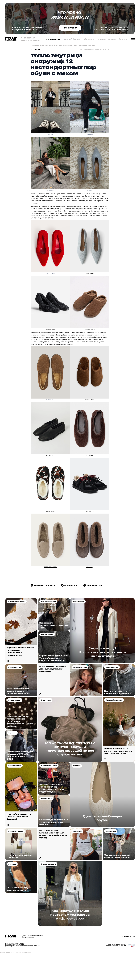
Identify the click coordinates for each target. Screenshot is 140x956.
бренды (123, 39)
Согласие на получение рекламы (15, 943)
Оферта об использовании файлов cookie (18, 946)
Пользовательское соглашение (14, 944)
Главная (34, 45)
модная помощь (107, 39)
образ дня (89, 39)
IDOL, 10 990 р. (89, 455)
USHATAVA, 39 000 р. (50, 329)
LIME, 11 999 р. (89, 567)
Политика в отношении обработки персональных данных (22, 945)
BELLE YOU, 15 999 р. (90, 329)
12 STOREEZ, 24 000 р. (90, 399)
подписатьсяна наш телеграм (30, 39)
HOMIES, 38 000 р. (50, 455)
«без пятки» (49, 201)
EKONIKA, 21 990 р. (50, 511)
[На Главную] (11, 39)
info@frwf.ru (128, 936)
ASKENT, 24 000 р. (90, 273)
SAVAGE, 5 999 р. (90, 511)
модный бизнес (72, 39)
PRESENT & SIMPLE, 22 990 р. (50, 567)
